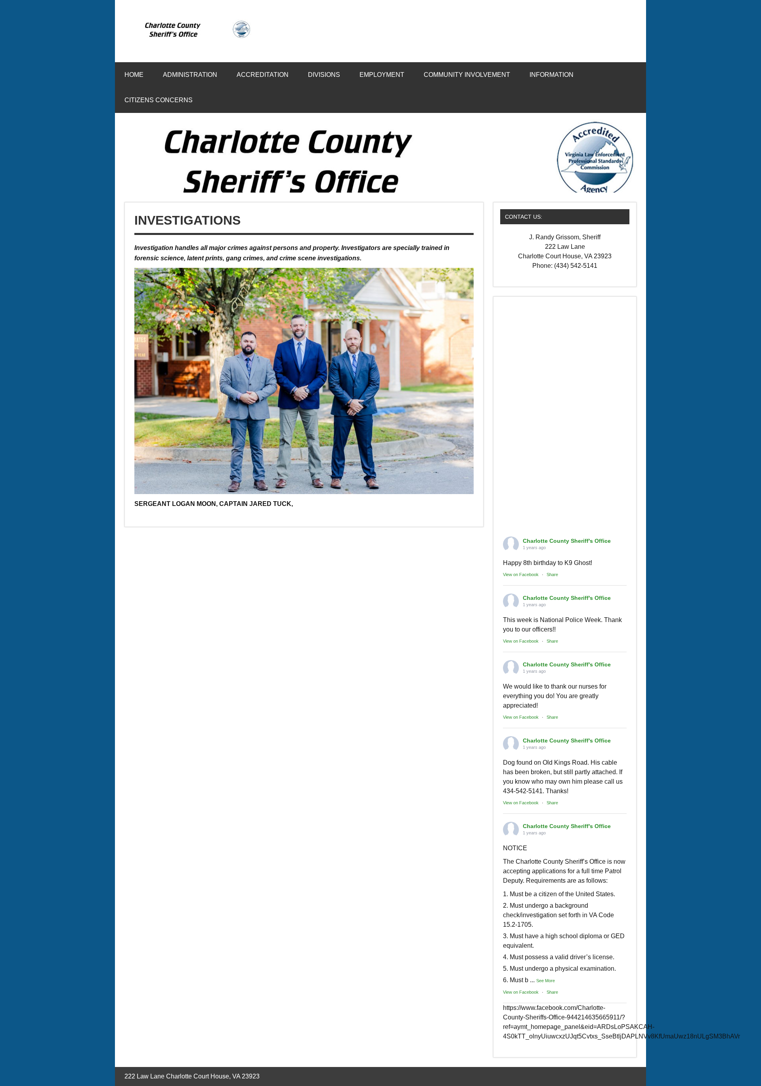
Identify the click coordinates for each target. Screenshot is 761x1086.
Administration (190, 74)
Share (552, 574)
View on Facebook (521, 574)
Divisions (324, 74)
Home (133, 74)
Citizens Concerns (158, 100)
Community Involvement (467, 74)
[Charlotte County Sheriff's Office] (193, 37)
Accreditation (263, 74)
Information (552, 74)
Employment (381, 74)
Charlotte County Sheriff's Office (567, 541)
